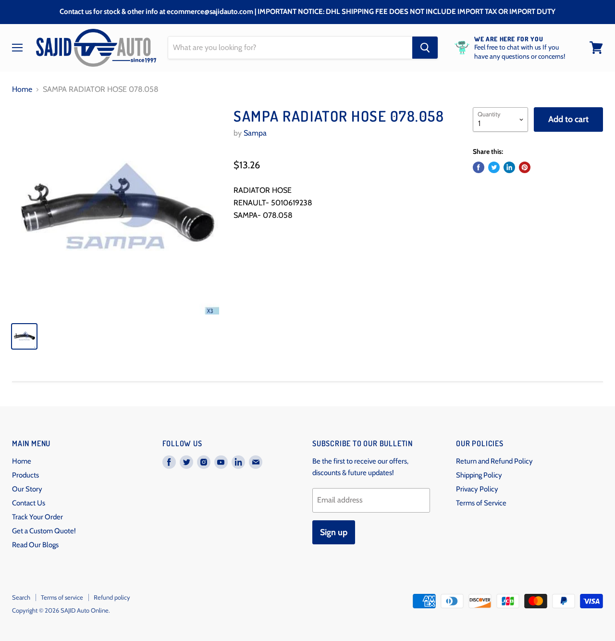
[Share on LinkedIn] (509, 167)
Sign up (333, 532)
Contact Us (28, 503)
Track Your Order (37, 517)
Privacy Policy (477, 489)
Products (25, 475)
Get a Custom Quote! (44, 531)
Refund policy (112, 597)
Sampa (255, 133)
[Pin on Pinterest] (524, 167)
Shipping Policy (479, 475)
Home (22, 89)
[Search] (425, 48)
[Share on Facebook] (478, 167)
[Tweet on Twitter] (494, 167)
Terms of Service (481, 503)
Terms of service (62, 597)
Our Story (27, 489)
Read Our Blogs (35, 544)
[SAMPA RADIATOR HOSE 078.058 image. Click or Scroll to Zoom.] (115, 210)
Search (21, 597)
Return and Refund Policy (494, 461)
